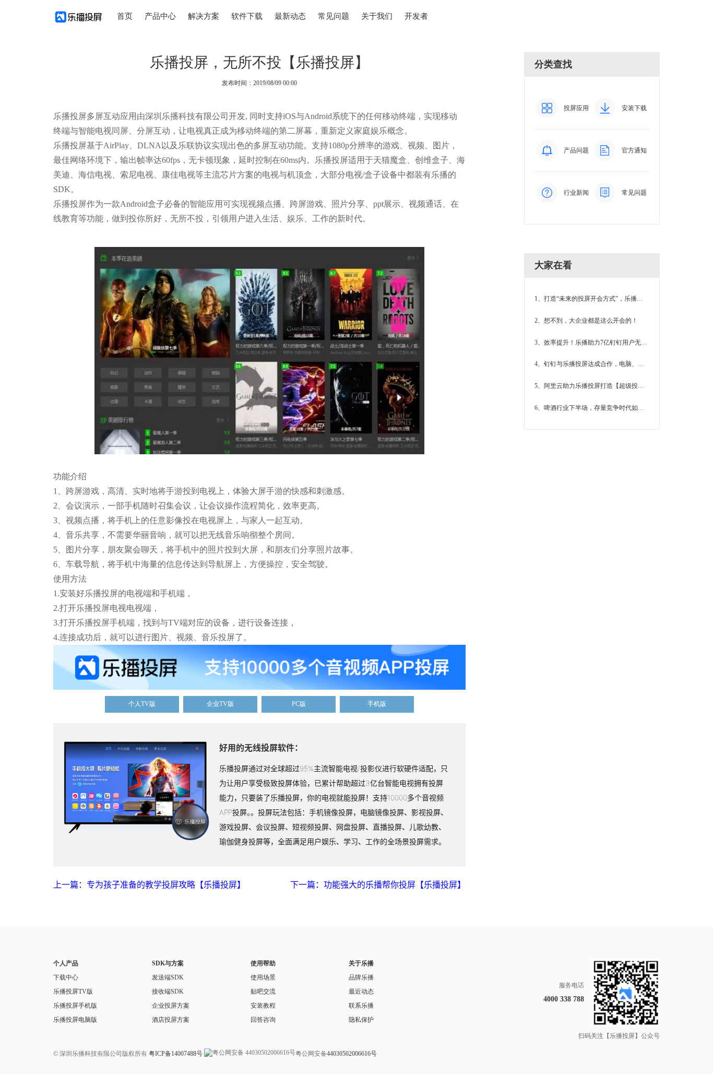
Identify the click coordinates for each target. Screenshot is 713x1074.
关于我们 (377, 16)
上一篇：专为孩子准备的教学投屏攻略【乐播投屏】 (149, 884)
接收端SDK (168, 991)
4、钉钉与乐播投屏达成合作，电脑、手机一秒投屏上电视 (614, 364)
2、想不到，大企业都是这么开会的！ (586, 320)
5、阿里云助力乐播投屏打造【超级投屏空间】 (598, 386)
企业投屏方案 (170, 1005)
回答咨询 (263, 1019)
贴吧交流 (263, 991)
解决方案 (203, 16)
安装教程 (263, 1005)
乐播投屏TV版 (73, 991)
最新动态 (290, 16)
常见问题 (333, 16)
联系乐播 (361, 1005)
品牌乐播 (361, 977)
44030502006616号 (352, 1053)
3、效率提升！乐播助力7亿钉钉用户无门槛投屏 (600, 342)
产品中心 (160, 16)
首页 (125, 16)
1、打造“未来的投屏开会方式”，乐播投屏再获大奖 (604, 298)
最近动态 (361, 991)
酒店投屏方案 (170, 1019)
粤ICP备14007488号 (176, 1053)
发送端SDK (168, 977)
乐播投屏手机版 (75, 1005)
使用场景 (263, 977)
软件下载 (247, 16)
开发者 (416, 16)
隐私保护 (361, 1019)
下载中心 (65, 977)
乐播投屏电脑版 (75, 1019)
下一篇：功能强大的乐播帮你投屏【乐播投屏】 (378, 884)
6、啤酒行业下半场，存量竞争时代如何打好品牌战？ (608, 407)
